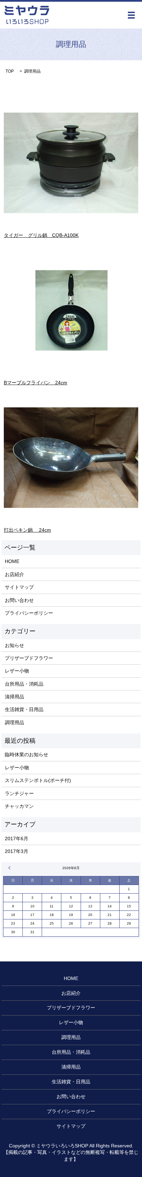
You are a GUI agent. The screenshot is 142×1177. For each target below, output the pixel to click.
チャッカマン (19, 806)
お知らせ (14, 645)
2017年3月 (16, 851)
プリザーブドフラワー (29, 658)
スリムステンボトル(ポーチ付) (38, 780)
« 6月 (10, 868)
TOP (10, 71)
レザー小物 (17, 671)
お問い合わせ (19, 600)
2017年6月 (16, 838)
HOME (12, 561)
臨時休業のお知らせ (26, 754)
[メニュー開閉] (131, 15)
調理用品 (14, 722)
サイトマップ (19, 587)
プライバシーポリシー (29, 613)
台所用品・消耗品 (24, 684)
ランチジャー (19, 793)
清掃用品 (14, 696)
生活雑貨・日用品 (24, 709)
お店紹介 (14, 574)
